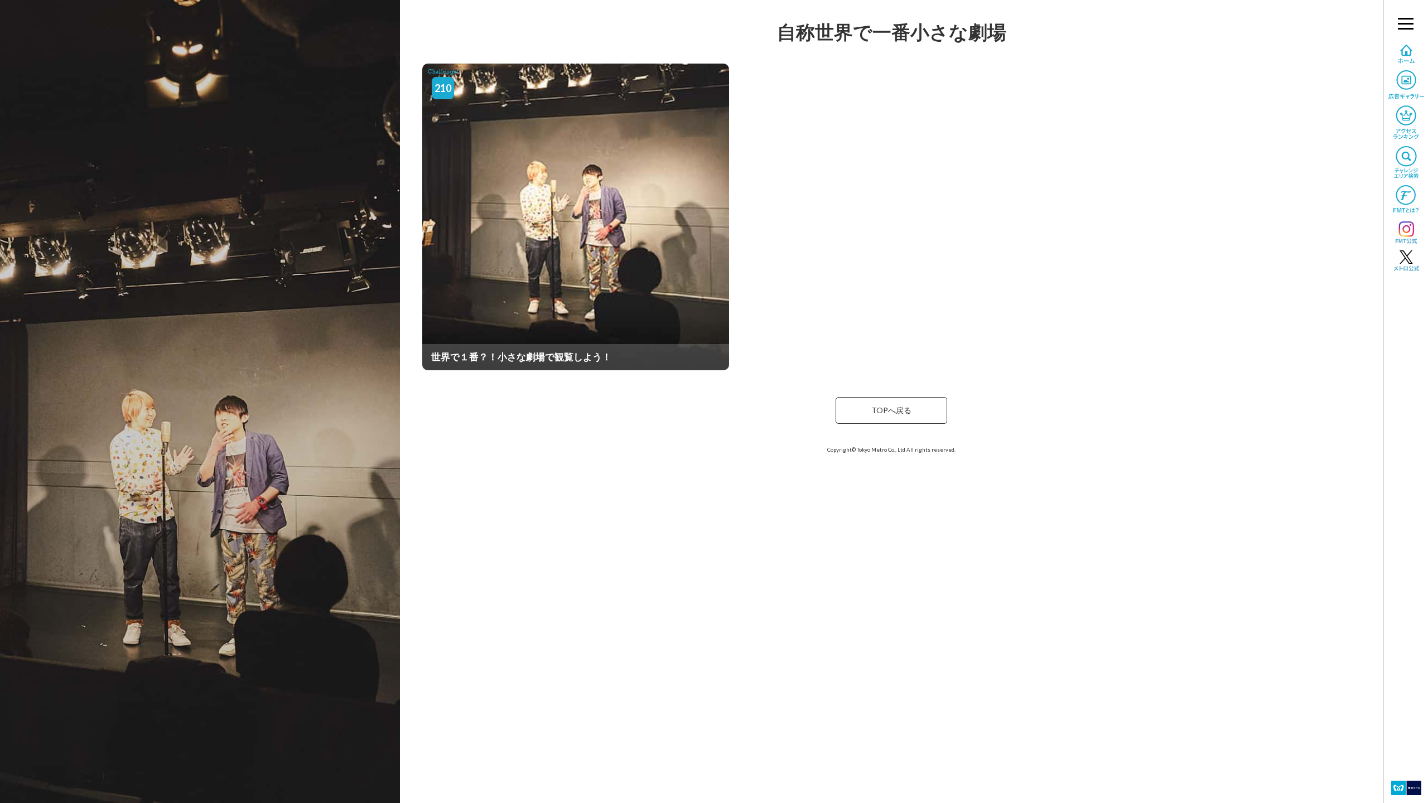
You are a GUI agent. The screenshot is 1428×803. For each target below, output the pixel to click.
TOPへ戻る (891, 410)
